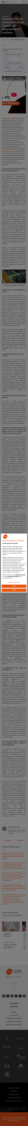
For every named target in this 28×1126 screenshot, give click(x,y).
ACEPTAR (14, 586)
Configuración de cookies (14, 582)
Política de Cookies (20, 574)
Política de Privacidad (13, 576)
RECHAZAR (14, 590)
